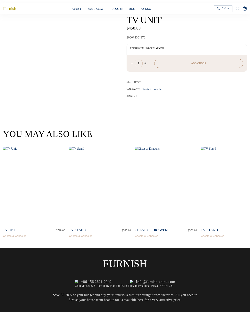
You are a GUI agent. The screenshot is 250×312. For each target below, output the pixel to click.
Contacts (146, 8)
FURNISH (125, 263)
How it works (95, 8)
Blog (132, 8)
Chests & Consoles (152, 89)
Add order (198, 63)
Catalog (76, 8)
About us (117, 8)
